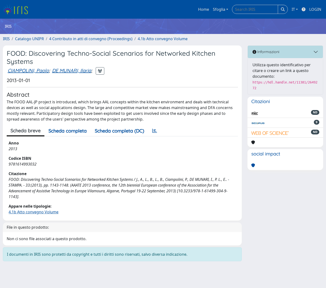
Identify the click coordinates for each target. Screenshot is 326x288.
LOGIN (315, 9)
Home (203, 9)
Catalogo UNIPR (29, 38)
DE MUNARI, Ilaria (71, 70)
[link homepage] (17, 9)
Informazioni (267, 51)
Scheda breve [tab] (26, 130)
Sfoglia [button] (219, 9)
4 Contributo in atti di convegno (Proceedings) (90, 38)
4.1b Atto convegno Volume (163, 38)
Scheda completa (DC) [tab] (119, 131)
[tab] (154, 131)
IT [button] (293, 9)
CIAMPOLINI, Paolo (28, 70)
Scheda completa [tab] (67, 131)
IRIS (6, 38)
